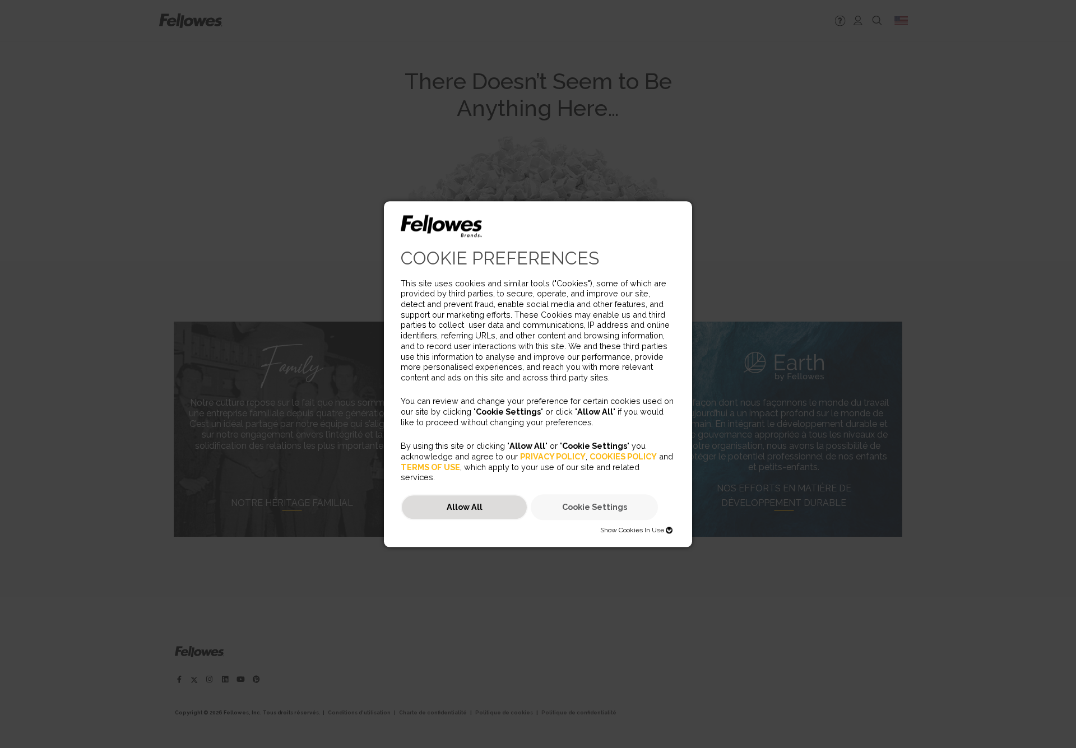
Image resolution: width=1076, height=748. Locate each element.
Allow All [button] (465, 507)
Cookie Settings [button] (594, 507)
